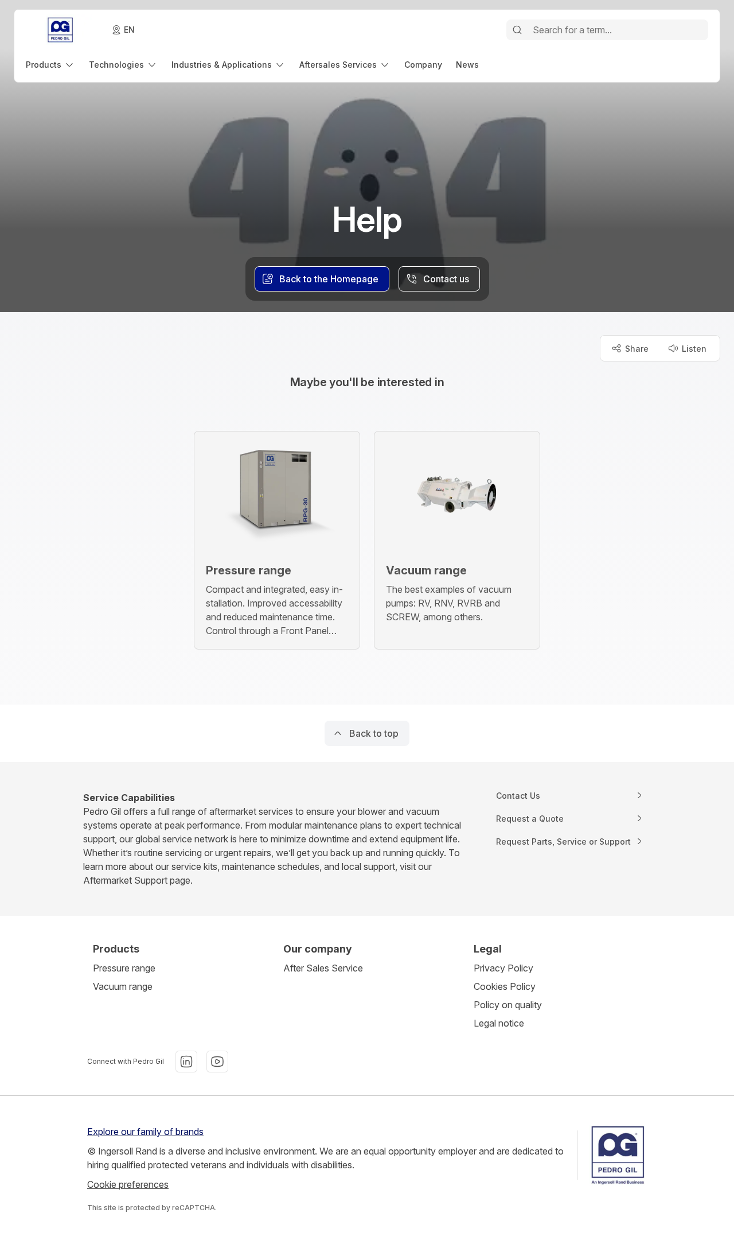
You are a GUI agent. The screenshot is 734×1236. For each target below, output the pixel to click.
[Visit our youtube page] (217, 1061)
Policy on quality (508, 1004)
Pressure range (124, 968)
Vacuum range (123, 986)
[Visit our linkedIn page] (186, 1061)
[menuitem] (50, 65)
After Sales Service (323, 968)
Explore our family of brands (145, 1131)
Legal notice (499, 1023)
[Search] (517, 30)
